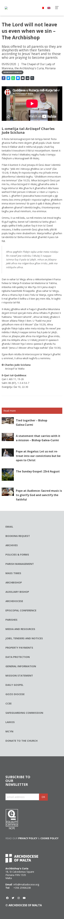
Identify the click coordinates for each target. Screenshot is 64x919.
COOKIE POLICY (49, 838)
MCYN (9, 731)
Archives (11, 545)
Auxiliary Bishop (17, 591)
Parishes (11, 619)
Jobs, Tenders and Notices (24, 638)
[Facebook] (7, 898)
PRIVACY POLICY (27, 838)
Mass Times (13, 573)
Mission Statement (19, 675)
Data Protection (17, 657)
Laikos (10, 722)
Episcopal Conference (20, 610)
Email (9, 526)
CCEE (8, 703)
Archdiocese (14, 601)
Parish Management (19, 563)
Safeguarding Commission (24, 712)
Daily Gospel (14, 684)
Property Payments (19, 647)
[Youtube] (24, 898)
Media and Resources (20, 629)
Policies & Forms (17, 554)
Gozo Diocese (15, 694)
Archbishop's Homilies (12, 72)
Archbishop (13, 582)
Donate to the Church (21, 740)
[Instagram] (18, 898)
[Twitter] (13, 898)
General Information (20, 666)
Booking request (17, 536)
